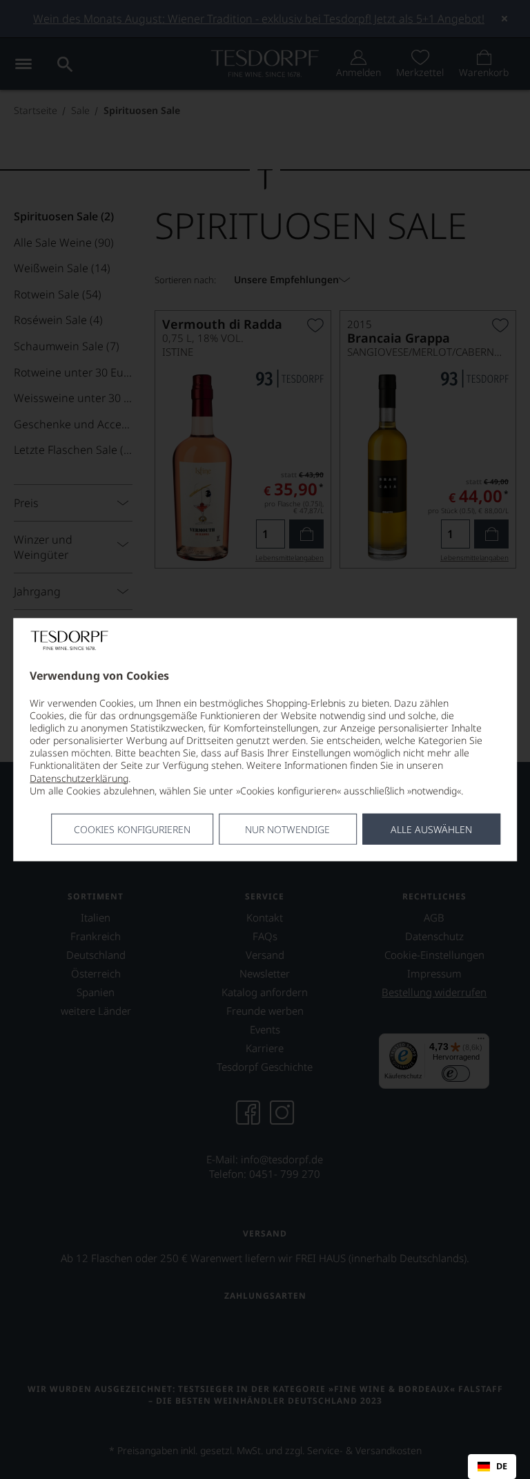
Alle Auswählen (431, 829)
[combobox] (492, 1466)
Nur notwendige (287, 829)
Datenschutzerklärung (79, 777)
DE (501, 1466)
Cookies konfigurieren (132, 829)
